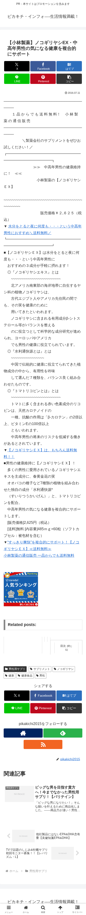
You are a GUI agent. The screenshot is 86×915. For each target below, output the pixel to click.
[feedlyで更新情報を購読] (62, 733)
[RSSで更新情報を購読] (43, 744)
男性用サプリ (17, 669)
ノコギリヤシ (65, 669)
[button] (69, 79)
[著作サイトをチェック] (23, 733)
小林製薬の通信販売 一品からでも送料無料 (39, 555)
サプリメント (41, 669)
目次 (63, 645)
